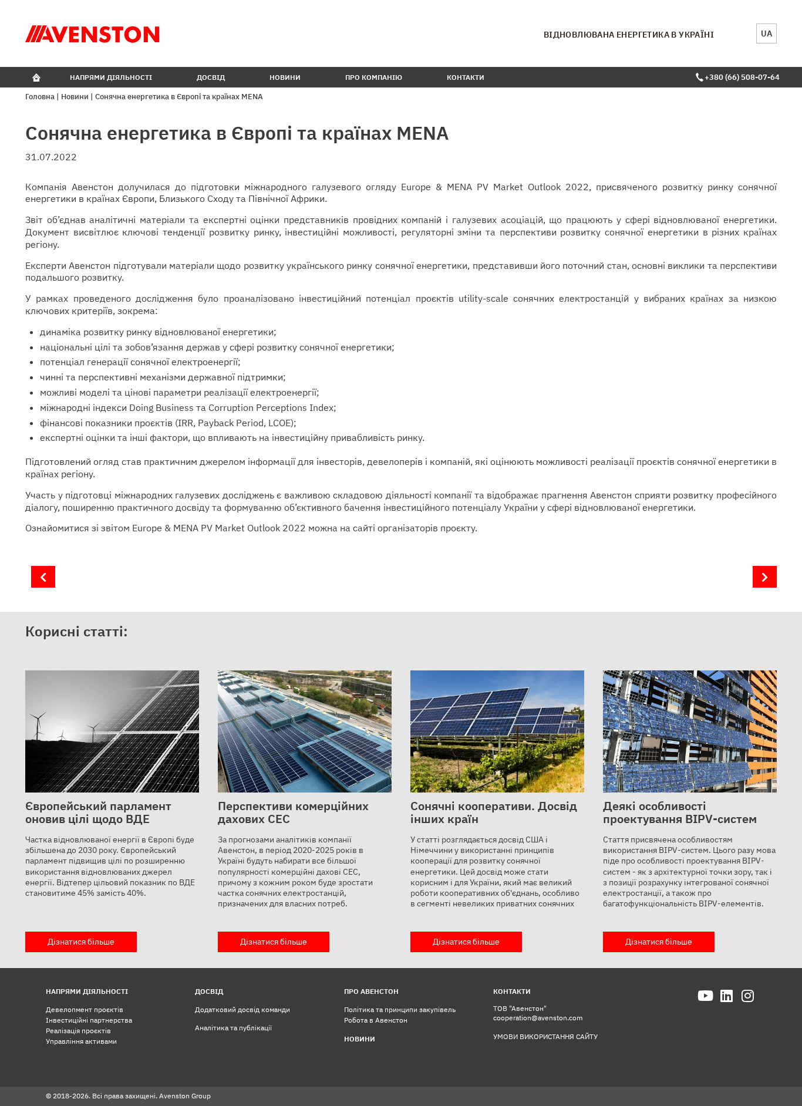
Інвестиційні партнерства (89, 1020)
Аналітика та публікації (233, 1027)
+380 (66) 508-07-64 (741, 77)
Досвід (211, 77)
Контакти (465, 77)
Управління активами (81, 1041)
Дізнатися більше (81, 941)
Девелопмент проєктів (84, 1009)
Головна (40, 97)
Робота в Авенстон (375, 1020)
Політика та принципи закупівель (400, 1009)
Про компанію (373, 77)
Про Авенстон (371, 991)
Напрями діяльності (111, 77)
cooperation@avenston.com (537, 1017)
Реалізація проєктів (78, 1030)
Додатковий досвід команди (242, 1009)
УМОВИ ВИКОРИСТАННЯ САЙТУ (545, 1036)
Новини (285, 77)
